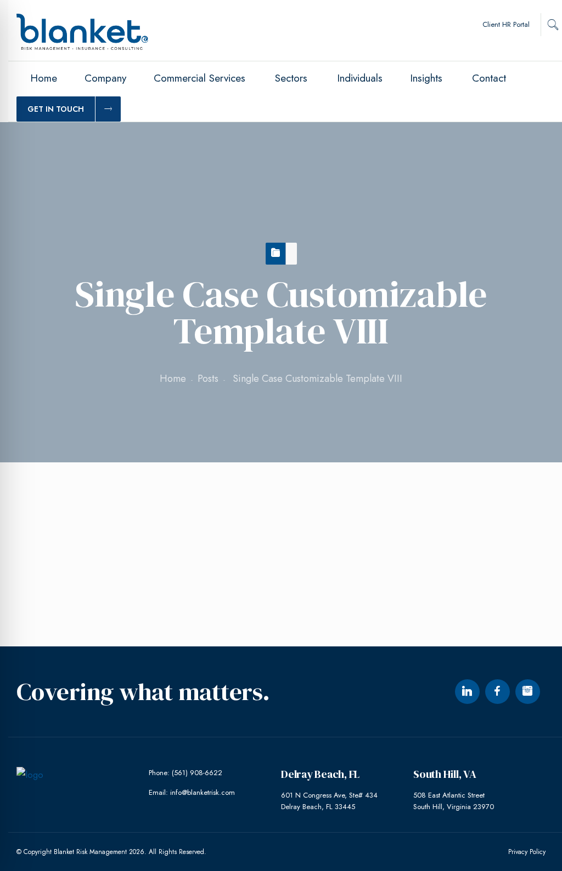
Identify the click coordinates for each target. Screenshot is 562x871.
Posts (208, 378)
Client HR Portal (506, 24)
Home (173, 378)
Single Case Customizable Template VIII (118, 508)
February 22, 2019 (79, 563)
